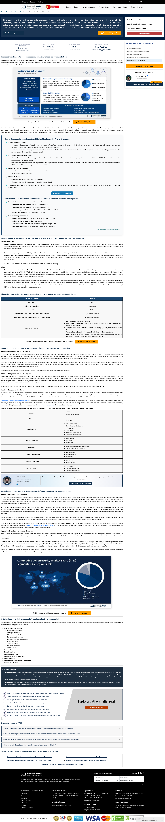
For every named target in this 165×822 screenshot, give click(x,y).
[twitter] (143, 773)
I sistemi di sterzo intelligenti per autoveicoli (15, 401)
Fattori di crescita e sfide (134, 54)
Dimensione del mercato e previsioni (138, 57)
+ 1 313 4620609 (89, 807)
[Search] (141, 2)
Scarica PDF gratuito (110, 33)
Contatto (32, 2)
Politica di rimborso (27, 803)
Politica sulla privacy (27, 807)
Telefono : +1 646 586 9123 (123, 796)
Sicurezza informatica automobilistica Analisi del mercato (86, 757)
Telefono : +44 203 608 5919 (61, 805)
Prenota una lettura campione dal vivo (146, 83)
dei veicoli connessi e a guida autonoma (39, 525)
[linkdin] (141, 773)
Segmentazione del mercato (136, 60)
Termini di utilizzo (26, 800)
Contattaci (24, 798)
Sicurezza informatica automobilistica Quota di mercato (86, 760)
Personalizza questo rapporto (81, 483)
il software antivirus (48, 405)
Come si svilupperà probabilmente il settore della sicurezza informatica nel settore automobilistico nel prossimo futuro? (42, 734)
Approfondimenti (104, 7)
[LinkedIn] (17, 484)
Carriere (40, 2)
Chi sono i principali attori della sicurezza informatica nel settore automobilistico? (29, 745)
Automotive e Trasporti (13, 12)
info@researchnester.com (60, 798)
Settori (76, 7)
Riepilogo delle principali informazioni (138, 51)
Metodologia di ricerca (14, 33)
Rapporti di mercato (137, 7)
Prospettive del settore (134, 48)
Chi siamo (25, 2)
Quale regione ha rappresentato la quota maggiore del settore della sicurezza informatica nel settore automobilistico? (41, 739)
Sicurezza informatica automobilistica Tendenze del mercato (29, 760)
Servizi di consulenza (88, 7)
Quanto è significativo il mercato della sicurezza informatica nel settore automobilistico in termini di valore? (38, 728)
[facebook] (138, 773)
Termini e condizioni (27, 810)
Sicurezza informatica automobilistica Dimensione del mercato (29, 757)
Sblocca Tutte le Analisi (63, 193)
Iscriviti (141, 785)
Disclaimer (24, 805)
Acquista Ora (145, 34)
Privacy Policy (153, 820)
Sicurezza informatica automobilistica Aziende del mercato (62, 764)
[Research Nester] (31, 7)
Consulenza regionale (120, 7)
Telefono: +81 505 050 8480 (93, 798)
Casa (2, 12)
